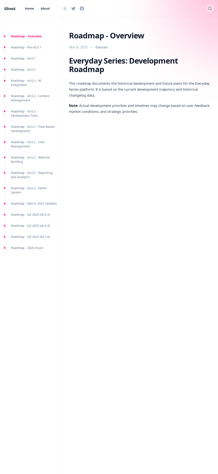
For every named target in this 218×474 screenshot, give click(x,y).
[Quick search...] (210, 8)
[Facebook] (82, 8)
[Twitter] (73, 8)
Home (29, 8)
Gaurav (101, 47)
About (45, 8)
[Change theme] (65, 8)
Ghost (10, 8)
